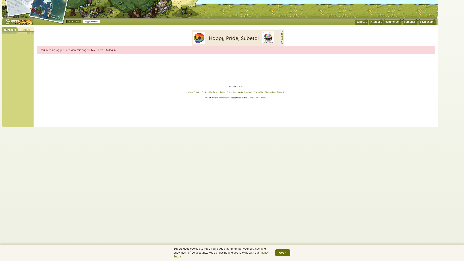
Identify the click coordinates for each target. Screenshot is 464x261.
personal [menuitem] (409, 22)
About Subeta (194, 92)
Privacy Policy (219, 92)
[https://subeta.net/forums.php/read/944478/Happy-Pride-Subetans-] (235, 38)
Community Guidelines (242, 92)
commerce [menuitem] (392, 22)
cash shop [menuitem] (426, 22)
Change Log (270, 92)
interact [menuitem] (375, 22)
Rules (229, 92)
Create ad (281, 38)
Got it (282, 252)
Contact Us (207, 92)
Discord (280, 92)
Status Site (258, 92)
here (100, 49)
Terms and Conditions (257, 98)
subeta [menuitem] (361, 22)
